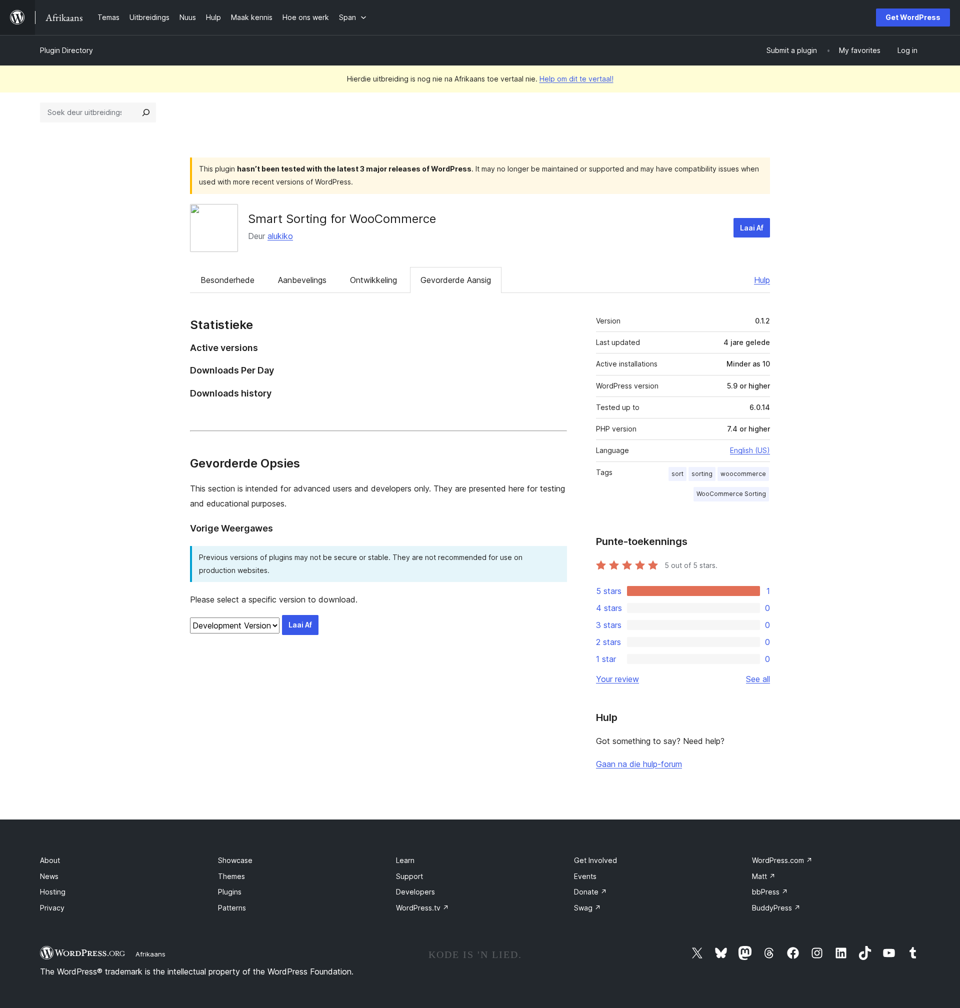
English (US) (750, 450)
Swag (587, 908)
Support (409, 876)
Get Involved (595, 860)
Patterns (232, 908)
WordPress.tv (422, 908)
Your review (617, 679)
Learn (405, 860)
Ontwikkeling (373, 280)
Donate (590, 892)
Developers (415, 892)
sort (678, 474)
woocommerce (743, 474)
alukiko (280, 236)
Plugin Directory (66, 50)
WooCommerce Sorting (731, 494)
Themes (231, 876)
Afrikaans (151, 954)
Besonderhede (227, 280)
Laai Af (752, 228)
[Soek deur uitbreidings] (146, 112)
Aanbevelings (302, 280)
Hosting (53, 892)
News (49, 876)
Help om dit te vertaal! (577, 78)
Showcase (235, 860)
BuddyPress (776, 908)
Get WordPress (913, 17)
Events (585, 876)
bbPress (770, 892)
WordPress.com (782, 860)
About (50, 860)
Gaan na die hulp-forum (639, 764)
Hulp (762, 280)
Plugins (230, 892)
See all (758, 679)
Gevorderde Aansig (455, 280)
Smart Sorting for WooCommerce (342, 219)
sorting (702, 474)
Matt (764, 876)
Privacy (52, 908)
